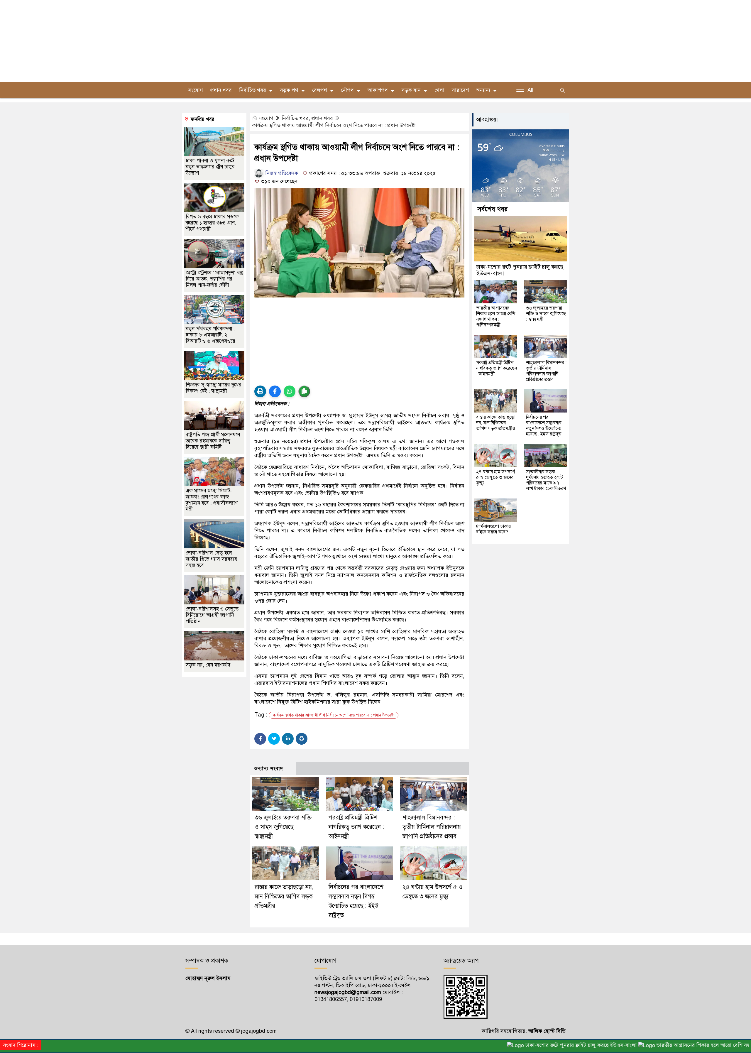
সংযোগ (195, 90)
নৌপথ (347, 90)
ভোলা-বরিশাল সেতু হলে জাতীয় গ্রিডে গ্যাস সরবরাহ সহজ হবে (211, 559)
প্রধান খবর (221, 90)
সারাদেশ (460, 90)
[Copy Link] (304, 391)
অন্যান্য (483, 90)
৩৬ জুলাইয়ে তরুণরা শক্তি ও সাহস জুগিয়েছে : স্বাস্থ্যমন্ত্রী (283, 827)
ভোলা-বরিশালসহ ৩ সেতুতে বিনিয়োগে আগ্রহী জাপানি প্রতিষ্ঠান (212, 615)
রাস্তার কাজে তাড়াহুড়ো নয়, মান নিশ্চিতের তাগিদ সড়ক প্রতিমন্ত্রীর (284, 896)
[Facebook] (260, 739)
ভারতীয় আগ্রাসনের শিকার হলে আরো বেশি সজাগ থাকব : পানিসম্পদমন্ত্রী (495, 316)
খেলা (439, 90)
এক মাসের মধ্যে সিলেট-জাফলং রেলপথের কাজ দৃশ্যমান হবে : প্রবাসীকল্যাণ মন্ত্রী (212, 500)
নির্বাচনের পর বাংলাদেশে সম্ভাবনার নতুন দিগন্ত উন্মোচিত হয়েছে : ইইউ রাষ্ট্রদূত (543, 426)
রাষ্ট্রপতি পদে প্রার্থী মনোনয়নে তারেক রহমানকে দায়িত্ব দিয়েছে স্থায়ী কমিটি (213, 441)
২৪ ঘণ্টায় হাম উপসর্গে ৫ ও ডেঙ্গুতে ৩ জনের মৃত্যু (495, 477)
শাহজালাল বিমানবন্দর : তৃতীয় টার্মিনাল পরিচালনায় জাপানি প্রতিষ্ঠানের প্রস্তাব (431, 827)
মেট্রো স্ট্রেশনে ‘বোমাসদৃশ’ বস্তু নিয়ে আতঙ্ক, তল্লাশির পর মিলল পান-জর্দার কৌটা (214, 279)
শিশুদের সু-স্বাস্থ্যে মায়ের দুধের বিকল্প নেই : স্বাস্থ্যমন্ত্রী (213, 388)
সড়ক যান (411, 90)
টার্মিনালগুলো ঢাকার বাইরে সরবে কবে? (493, 529)
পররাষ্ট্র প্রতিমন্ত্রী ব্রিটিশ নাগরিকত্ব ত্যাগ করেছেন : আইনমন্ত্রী (356, 827)
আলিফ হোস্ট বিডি (546, 1031)
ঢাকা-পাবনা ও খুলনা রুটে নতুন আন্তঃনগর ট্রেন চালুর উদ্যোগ (210, 167)
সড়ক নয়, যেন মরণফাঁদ (208, 665)
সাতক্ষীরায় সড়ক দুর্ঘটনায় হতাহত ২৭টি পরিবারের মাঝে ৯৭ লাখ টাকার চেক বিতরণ (546, 480)
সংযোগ (266, 118)
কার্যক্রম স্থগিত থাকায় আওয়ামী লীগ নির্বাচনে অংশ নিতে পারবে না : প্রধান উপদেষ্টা (334, 125)
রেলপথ (319, 90)
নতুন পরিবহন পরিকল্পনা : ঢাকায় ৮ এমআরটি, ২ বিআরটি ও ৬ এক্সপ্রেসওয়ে (210, 335)
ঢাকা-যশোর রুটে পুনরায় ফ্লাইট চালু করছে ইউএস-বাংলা (519, 270)
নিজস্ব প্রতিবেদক (281, 173)
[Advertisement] (176, 41)
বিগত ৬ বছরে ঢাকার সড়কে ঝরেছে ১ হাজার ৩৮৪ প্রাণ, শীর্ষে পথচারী (212, 223)
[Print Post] (260, 391)
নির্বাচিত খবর (252, 90)
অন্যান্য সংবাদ (268, 768)
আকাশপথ (378, 90)
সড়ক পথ (289, 90)
